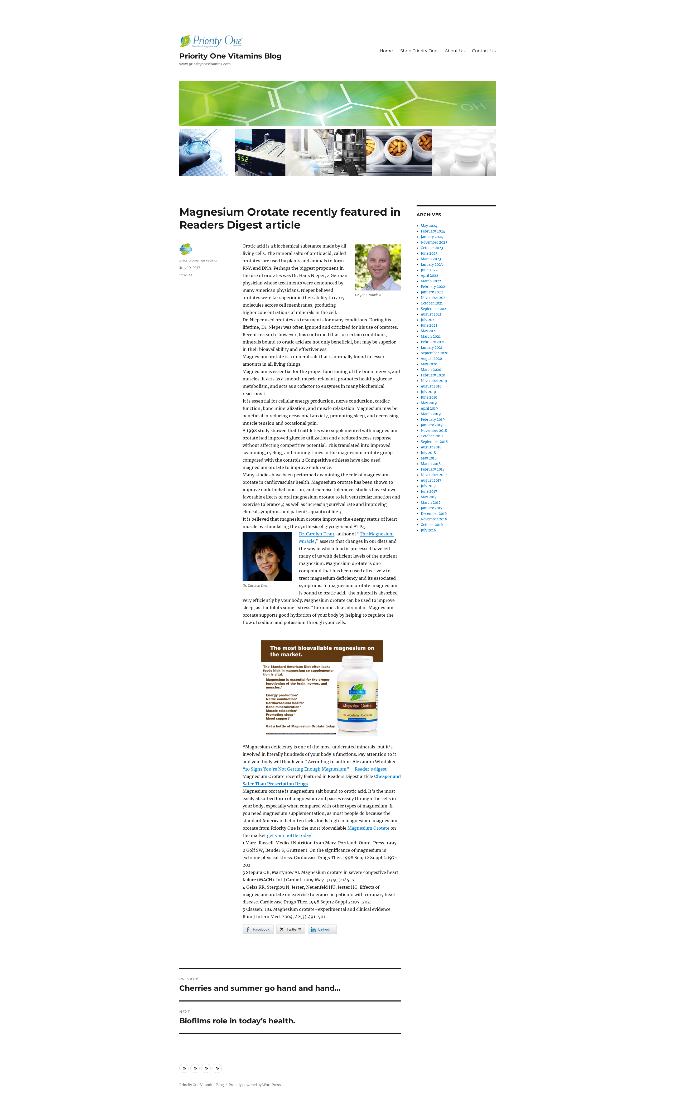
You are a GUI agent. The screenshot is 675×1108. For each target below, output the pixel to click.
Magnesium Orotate (368, 828)
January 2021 (431, 347)
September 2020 (434, 353)
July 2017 (428, 486)
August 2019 (431, 386)
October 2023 (432, 248)
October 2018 (432, 436)
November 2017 (434, 475)
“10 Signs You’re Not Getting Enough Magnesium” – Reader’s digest (315, 769)
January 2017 (431, 508)
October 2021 (432, 303)
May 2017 (429, 497)
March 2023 (431, 259)
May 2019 (429, 403)
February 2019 (433, 419)
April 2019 (429, 408)
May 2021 (429, 331)
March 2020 (431, 369)
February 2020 (433, 375)
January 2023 (432, 264)
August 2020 (431, 358)
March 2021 (431, 336)
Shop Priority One (418, 50)
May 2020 (429, 364)
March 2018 (431, 464)
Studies (185, 275)
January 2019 (432, 425)
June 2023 (429, 253)
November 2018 (434, 430)
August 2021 (431, 314)
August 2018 (431, 447)
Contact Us (484, 50)
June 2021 (429, 325)
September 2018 (434, 441)
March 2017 (431, 502)
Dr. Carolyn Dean (316, 533)
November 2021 (434, 298)
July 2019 (428, 392)
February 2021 (433, 342)
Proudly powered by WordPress (255, 1085)
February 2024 (433, 231)
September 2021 (434, 309)
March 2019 (431, 414)
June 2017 (429, 491)
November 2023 (434, 242)
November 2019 (434, 381)
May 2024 (429, 226)
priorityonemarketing (198, 260)
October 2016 (432, 524)
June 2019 (429, 397)
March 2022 (431, 281)
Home (386, 50)
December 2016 (434, 513)
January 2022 (432, 292)
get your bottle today (289, 835)
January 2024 (432, 237)
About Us (455, 50)
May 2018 (429, 458)
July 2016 (428, 530)
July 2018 (428, 453)
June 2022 (429, 270)
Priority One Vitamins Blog (230, 55)
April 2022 (429, 275)
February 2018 (433, 469)
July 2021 (428, 320)
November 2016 (434, 519)
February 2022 (433, 286)
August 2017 (431, 480)
